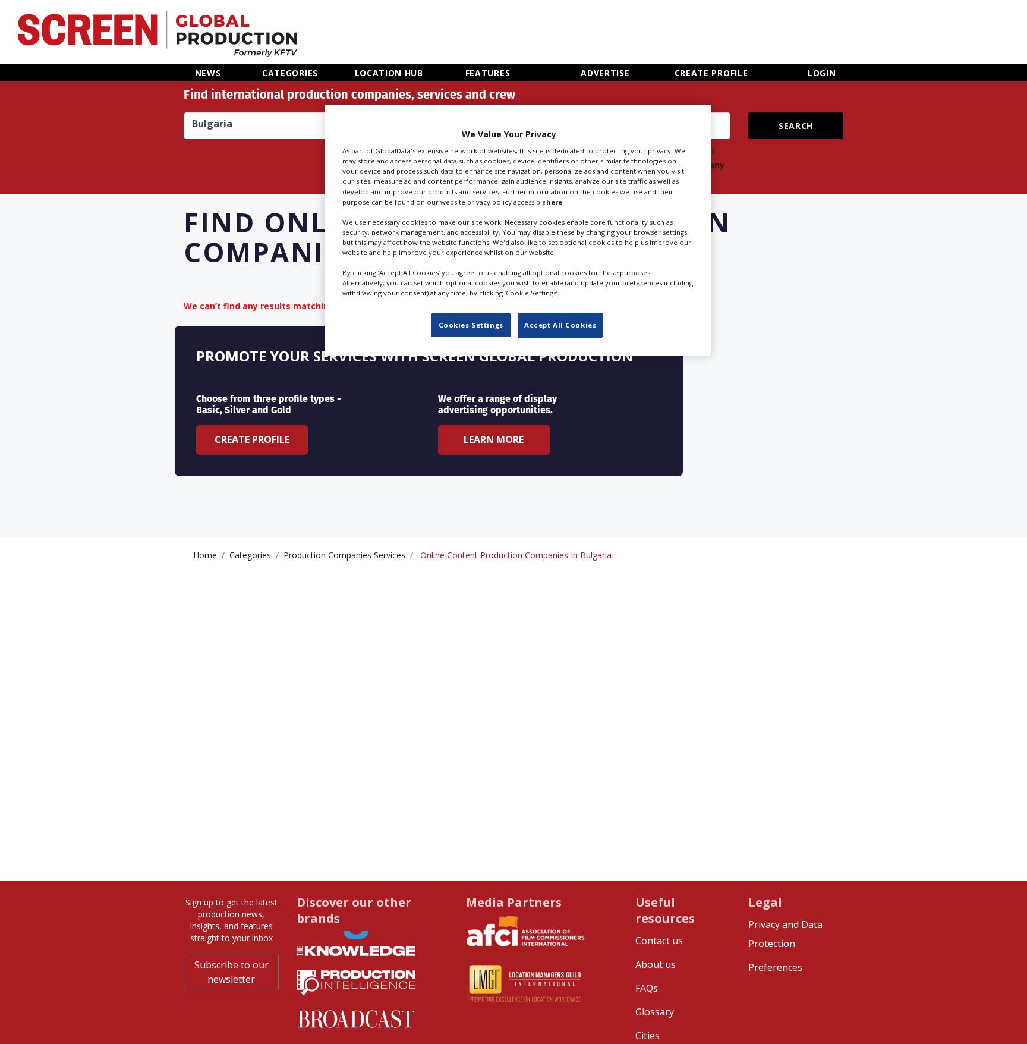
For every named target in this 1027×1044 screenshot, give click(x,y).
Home (205, 555)
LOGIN (822, 72)
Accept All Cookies (560, 324)
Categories (250, 555)
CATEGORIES (290, 72)
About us (655, 964)
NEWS (208, 72)
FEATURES (488, 72)
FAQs (646, 988)
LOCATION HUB (389, 72)
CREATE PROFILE (711, 72)
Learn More (494, 439)
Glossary (654, 1011)
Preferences (775, 967)
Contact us (659, 940)
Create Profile (252, 439)
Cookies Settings (471, 324)
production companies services (344, 555)
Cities (647, 1035)
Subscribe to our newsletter (231, 972)
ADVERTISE (605, 72)
